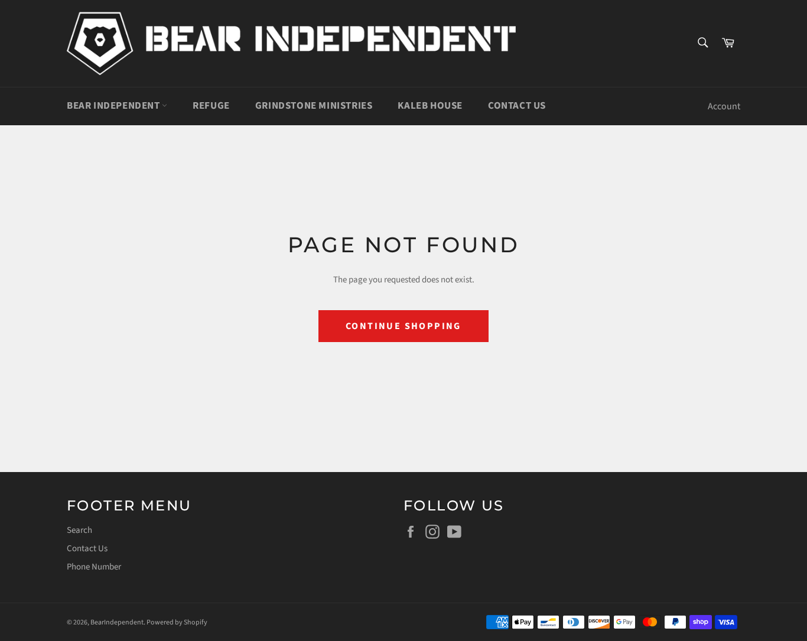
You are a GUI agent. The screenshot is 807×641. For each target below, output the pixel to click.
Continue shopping (403, 326)
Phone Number (94, 567)
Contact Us (517, 106)
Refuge (211, 106)
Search (79, 530)
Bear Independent (114, 106)
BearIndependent (117, 622)
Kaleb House (430, 106)
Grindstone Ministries (314, 106)
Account (724, 106)
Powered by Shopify (177, 622)
